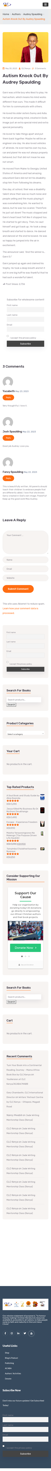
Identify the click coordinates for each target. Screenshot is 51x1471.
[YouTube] (31, 1333)
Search (11, 704)
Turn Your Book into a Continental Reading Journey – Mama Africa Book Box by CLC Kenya (24, 1070)
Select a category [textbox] (15, 734)
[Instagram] (11, 1333)
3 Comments (40, 68)
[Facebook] (5, 1333)
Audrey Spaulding (32, 14)
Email (9, 325)
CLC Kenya (25, 68)
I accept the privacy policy (23, 338)
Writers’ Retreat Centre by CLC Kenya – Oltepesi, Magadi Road (25, 1102)
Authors (16, 14)
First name (12, 305)
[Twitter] (24, 1333)
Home (6, 14)
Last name (12, 315)
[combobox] (25, 733)
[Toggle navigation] (45, 4)
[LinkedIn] (18, 1333)
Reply (8, 397)
